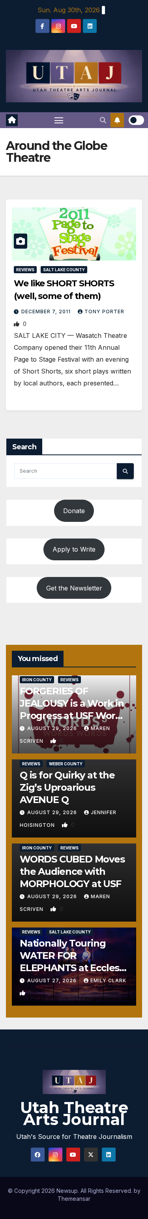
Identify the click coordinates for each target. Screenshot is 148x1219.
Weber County (65, 763)
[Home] (12, 120)
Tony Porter (104, 311)
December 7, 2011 (46, 311)
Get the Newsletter (74, 588)
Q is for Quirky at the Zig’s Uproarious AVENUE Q (67, 787)
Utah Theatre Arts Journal (74, 1113)
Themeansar (74, 1198)
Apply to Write (74, 549)
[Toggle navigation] (58, 120)
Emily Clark (108, 980)
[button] (103, 120)
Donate (74, 511)
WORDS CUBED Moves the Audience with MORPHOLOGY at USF (72, 871)
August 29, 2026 (53, 728)
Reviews (25, 269)
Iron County (37, 679)
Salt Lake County (64, 269)
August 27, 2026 (52, 980)
